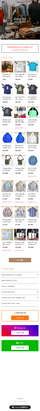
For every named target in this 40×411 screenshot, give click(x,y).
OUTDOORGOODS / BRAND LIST (13, 298)
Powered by (18, 401)
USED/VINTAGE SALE (9, 280)
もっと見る (20, 260)
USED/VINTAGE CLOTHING (11, 275)
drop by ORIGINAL (8, 286)
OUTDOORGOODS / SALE (10, 303)
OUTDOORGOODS (8, 292)
